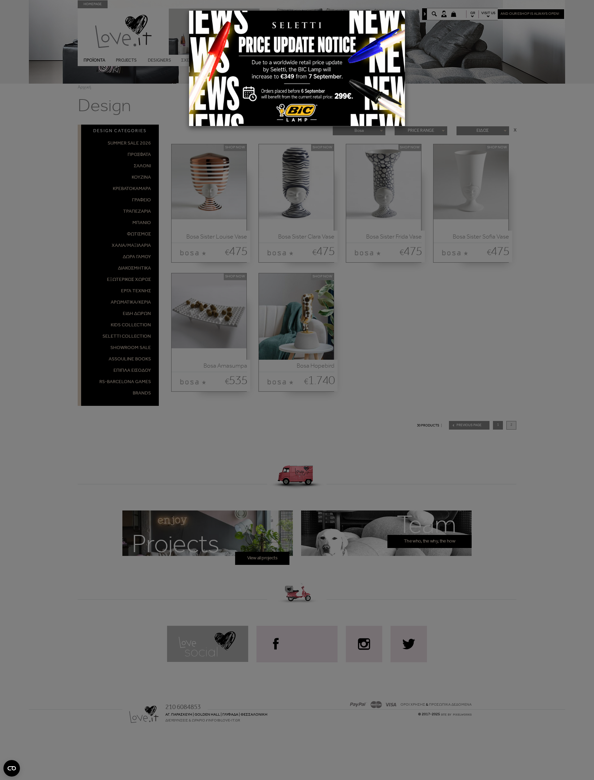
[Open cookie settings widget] (11, 768)
